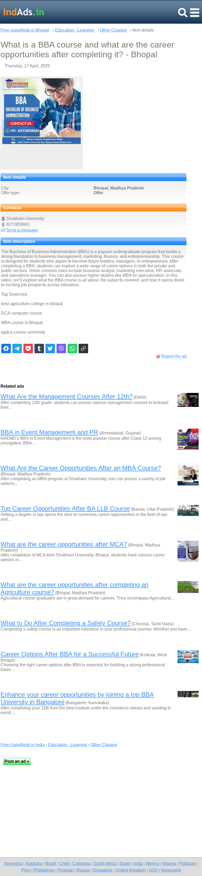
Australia (34, 863)
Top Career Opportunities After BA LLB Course (65, 508)
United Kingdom (130, 870)
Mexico (152, 863)
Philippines (43, 870)
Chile (64, 863)
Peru (25, 870)
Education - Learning (74, 30)
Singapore (102, 870)
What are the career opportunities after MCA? (64, 544)
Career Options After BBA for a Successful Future (70, 654)
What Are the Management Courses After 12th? (67, 396)
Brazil (50, 863)
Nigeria (169, 863)
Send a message (22, 230)
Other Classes (113, 30)
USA (153, 870)
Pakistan (187, 863)
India (138, 863)
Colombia (81, 863)
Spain (124, 863)
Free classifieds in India (23, 744)
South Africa (105, 863)
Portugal (65, 870)
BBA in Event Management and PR (49, 432)
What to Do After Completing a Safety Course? (65, 623)
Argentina (13, 863)
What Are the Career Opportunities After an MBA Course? (81, 468)
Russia (83, 870)
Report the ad (173, 356)
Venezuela (171, 870)
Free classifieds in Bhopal (25, 30)
